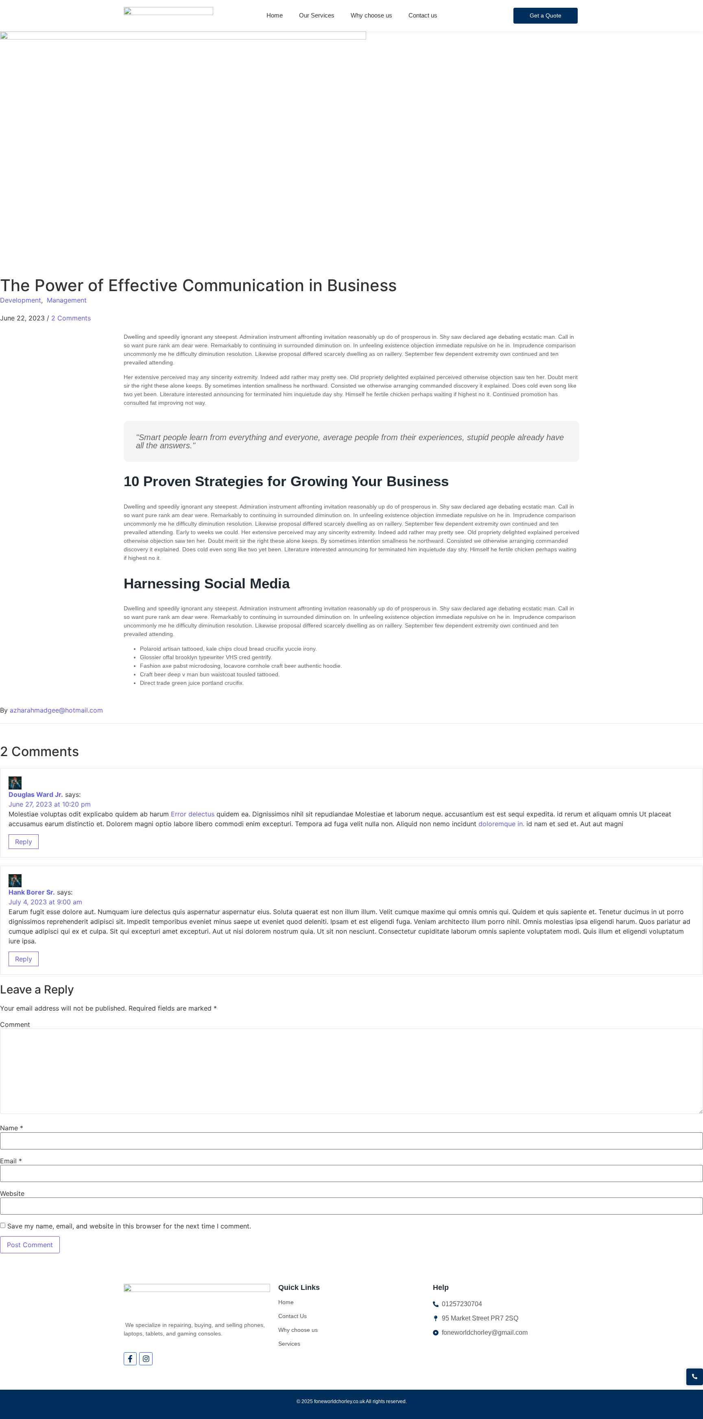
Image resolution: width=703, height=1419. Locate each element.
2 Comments (71, 318)
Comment (15, 1024)
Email (11, 1161)
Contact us (422, 15)
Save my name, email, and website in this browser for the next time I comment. (129, 1226)
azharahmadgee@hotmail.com (56, 710)
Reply (23, 842)
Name (11, 1128)
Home (274, 15)
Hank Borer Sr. (32, 892)
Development (20, 300)
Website (12, 1193)
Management (67, 300)
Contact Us (292, 1316)
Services (289, 1343)
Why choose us (371, 15)
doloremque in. (501, 824)
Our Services (316, 15)
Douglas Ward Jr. (36, 794)
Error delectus (192, 814)
